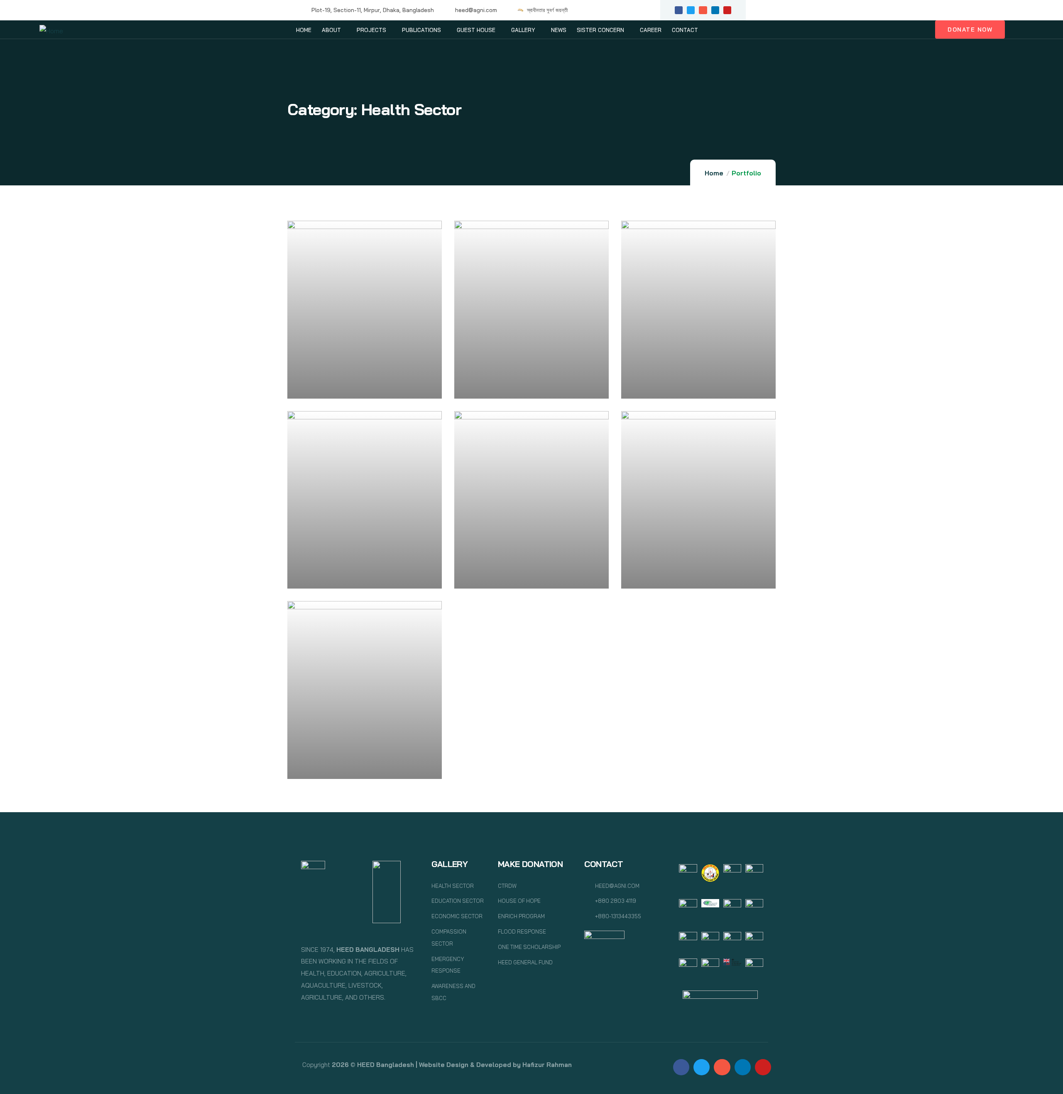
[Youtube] (727, 10)
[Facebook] (681, 1067)
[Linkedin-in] (715, 10)
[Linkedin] (743, 1067)
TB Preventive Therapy (511, 577)
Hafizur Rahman (547, 1065)
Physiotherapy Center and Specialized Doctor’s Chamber (524, 381)
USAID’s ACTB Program (678, 577)
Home (714, 173)
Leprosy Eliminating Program (354, 577)
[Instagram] (703, 10)
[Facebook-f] (679, 10)
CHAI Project (658, 386)
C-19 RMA (318, 386)
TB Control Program (338, 766)
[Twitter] (691, 10)
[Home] (51, 31)
